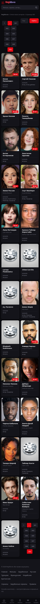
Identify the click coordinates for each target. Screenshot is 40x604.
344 (7, 34)
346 (7, 39)
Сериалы (4, 584)
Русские (33, 572)
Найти (34, 21)
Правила (32, 584)
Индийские (27, 575)
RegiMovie (4, 14)
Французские (16, 575)
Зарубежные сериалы (18, 584)
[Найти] (36, 7)
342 (7, 28)
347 (13, 39)
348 (7, 44)
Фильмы (13, 572)
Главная (4, 572)
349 (13, 44)
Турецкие (4, 575)
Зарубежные (23, 572)
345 (13, 34)
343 (13, 28)
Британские (5, 579)
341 (15, 23)
